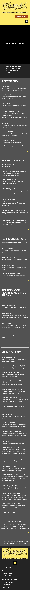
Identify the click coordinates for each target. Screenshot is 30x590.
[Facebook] (15, 563)
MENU (3, 570)
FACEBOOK (5, 587)
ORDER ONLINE (7, 576)
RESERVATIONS (7, 573)
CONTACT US (6, 585)
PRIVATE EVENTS (7, 582)
